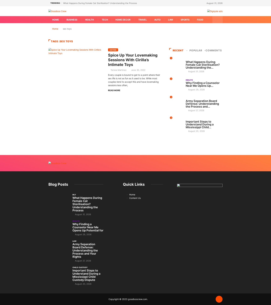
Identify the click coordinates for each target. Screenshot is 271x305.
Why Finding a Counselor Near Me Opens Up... (203, 84)
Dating (113, 50)
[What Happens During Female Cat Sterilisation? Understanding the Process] (58, 201)
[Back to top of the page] (219, 299)
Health (89, 19)
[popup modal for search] (217, 19)
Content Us (135, 198)
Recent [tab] (178, 50)
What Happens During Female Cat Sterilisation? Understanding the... (203, 64)
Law (170, 19)
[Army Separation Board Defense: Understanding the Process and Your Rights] (58, 247)
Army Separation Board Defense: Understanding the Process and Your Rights (85, 250)
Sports (185, 19)
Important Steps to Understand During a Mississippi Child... (200, 124)
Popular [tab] (195, 50)
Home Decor (122, 19)
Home (55, 19)
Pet (187, 59)
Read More (114, 90)
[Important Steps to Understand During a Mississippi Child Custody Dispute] (58, 274)
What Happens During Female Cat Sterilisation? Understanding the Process (100, 3)
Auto (157, 19)
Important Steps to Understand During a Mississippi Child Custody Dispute (86, 275)
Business (71, 19)
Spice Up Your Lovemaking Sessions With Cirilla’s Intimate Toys (132, 60)
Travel (142, 19)
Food (200, 19)
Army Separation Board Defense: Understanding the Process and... (202, 103)
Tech (105, 19)
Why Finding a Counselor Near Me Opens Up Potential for (87, 227)
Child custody (193, 119)
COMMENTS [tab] (213, 50)
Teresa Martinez (118, 70)
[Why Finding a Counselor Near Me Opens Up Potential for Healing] (58, 227)
